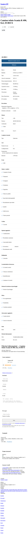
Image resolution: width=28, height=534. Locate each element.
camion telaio (16, 75)
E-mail (3, 395)
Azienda (4, 386)
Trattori (25, 489)
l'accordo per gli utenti (6, 424)
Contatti (5, 479)
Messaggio (4, 410)
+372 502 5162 (4, 9)
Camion (2, 489)
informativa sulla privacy (20, 423)
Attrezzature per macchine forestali (8, 490)
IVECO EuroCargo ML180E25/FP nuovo (12, 472)
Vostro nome (5, 380)
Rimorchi (22, 489)
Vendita (2, 479)
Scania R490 (5, 467)
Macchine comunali (8, 489)
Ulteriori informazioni (7, 372)
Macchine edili (16, 489)
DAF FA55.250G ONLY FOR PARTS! (11, 470)
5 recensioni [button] (14, 365)
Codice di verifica (6, 416)
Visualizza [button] (10, 367)
